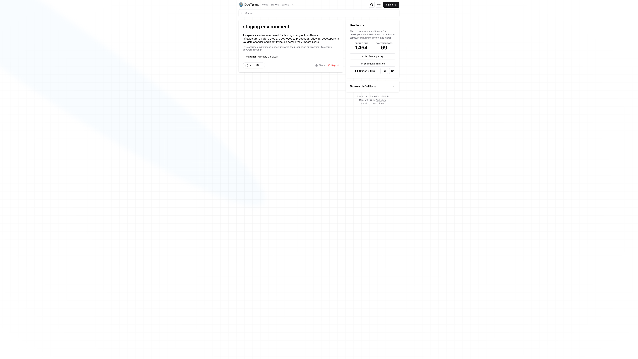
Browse (275, 4)
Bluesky (374, 96)
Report (335, 65)
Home (265, 4)
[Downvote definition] (259, 65)
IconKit (364, 103)
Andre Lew (381, 100)
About (360, 96)
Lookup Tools (377, 103)
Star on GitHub (367, 71)
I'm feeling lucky (374, 56)
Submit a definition (374, 63)
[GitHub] (372, 5)
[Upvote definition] (248, 65)
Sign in (389, 4)
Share (322, 65)
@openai (251, 56)
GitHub (385, 96)
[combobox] (319, 13)
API (293, 4)
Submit (285, 4)
